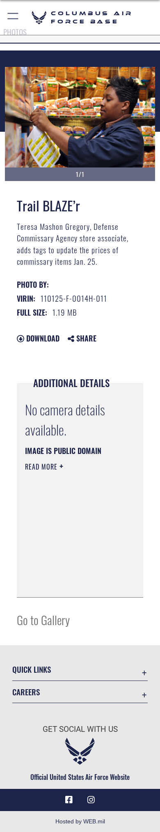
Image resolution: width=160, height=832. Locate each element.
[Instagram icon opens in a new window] (91, 800)
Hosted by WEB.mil (80, 821)
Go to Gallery (43, 619)
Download (41, 338)
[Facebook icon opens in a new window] (69, 800)
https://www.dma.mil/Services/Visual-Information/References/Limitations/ (75, 582)
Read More (42, 467)
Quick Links (31, 669)
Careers (26, 692)
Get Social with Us (80, 729)
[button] (13, 17)
